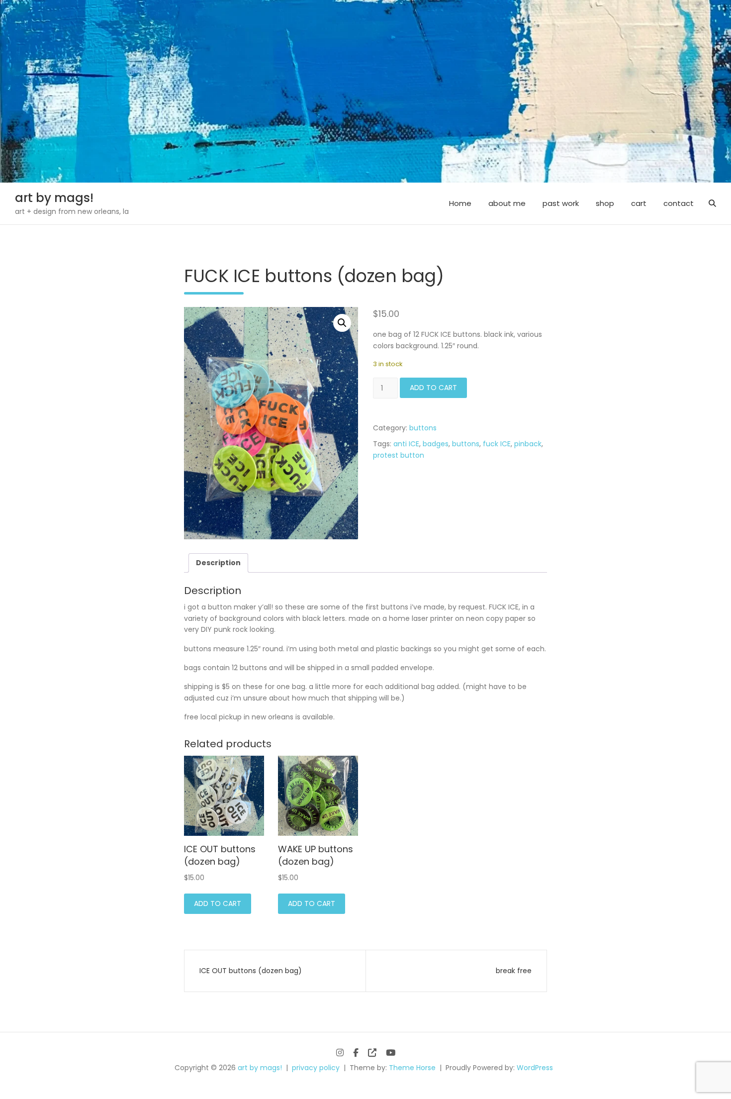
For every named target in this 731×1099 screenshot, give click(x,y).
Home (460, 203)
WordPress (535, 1068)
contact (678, 203)
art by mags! (54, 198)
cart (638, 203)
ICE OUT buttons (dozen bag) (250, 971)
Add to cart (433, 388)
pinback (528, 444)
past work (561, 203)
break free (514, 971)
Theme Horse (412, 1068)
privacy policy (316, 1068)
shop (605, 203)
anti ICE (406, 444)
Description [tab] (218, 563)
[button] (342, 323)
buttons (423, 428)
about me (507, 203)
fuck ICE (497, 444)
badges (436, 444)
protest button (398, 455)
